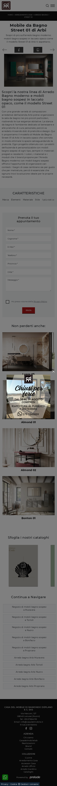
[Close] (53, 371)
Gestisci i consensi (30, 784)
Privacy (4, 784)
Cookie (13, 784)
